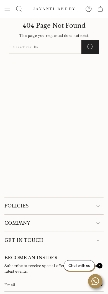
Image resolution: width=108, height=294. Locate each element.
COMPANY (17, 223)
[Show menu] (7, 8)
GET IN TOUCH (23, 240)
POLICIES (16, 206)
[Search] (90, 47)
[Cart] (100, 8)
